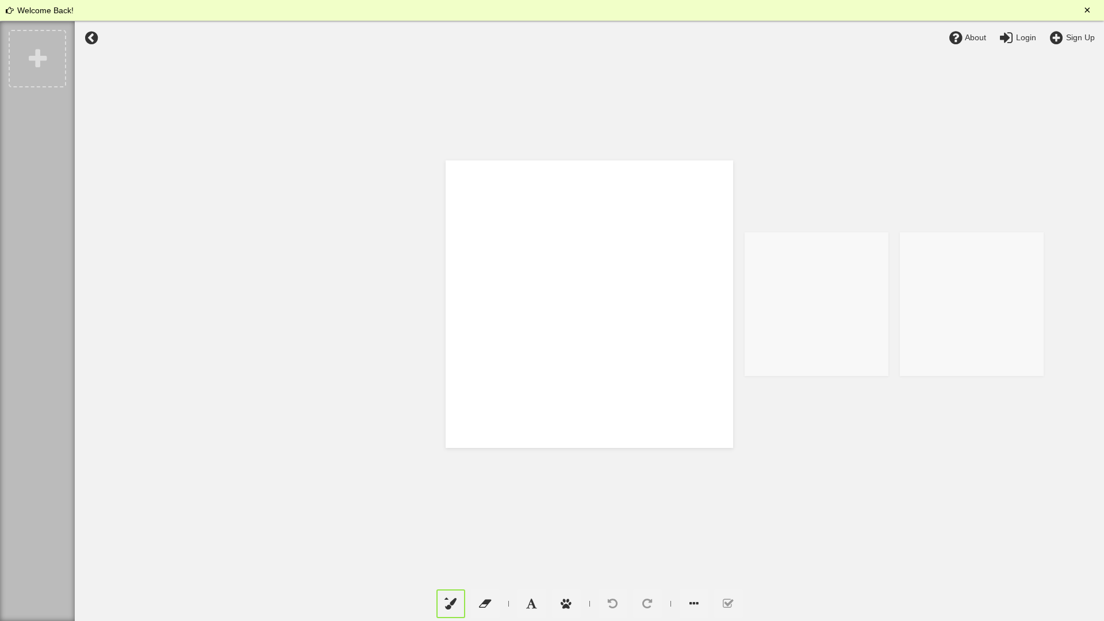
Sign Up (1079, 37)
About (974, 37)
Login (1025, 37)
